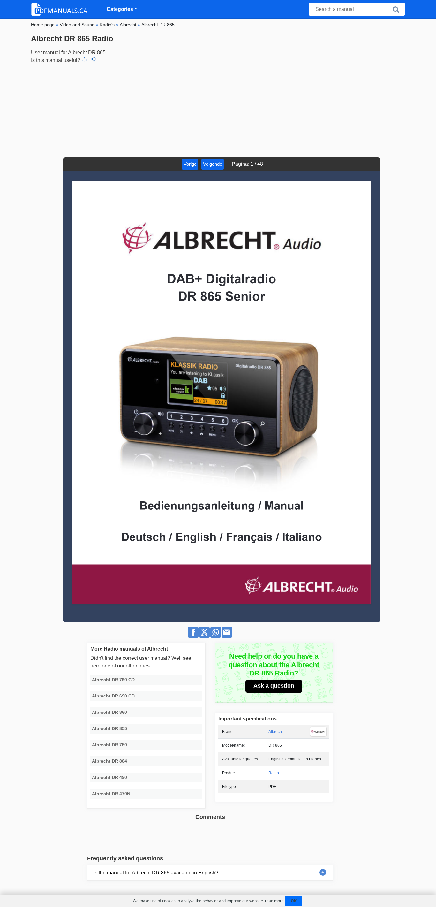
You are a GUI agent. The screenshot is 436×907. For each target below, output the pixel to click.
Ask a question (273, 685)
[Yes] (84, 60)
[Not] (93, 60)
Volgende (212, 164)
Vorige (190, 164)
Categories (120, 9)
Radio (273, 773)
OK (294, 900)
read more (274, 900)
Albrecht (275, 731)
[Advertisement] (218, 109)
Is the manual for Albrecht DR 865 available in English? (156, 872)
